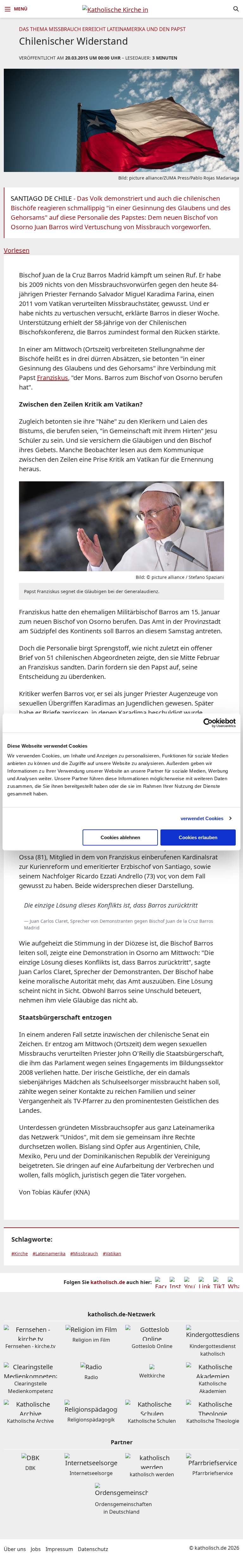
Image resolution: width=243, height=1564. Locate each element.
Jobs (36, 1549)
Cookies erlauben (198, 837)
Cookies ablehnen (120, 837)
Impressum (59, 1549)
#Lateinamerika (49, 1254)
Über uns (15, 1549)
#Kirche (19, 1254)
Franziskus (52, 377)
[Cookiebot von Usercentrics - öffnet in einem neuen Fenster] (208, 723)
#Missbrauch (84, 1254)
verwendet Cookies (202, 818)
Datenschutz (93, 1549)
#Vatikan (112, 1254)
